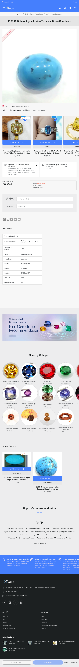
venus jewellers (16, 473)
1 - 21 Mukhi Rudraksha (11, 429)
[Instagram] (10, 602)
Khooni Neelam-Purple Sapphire (29, 404)
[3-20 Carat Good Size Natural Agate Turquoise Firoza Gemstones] (16, 461)
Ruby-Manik (47, 381)
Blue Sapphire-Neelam (29, 381)
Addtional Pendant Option (34, 110)
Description (7, 228)
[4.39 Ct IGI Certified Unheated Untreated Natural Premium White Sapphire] (30, 643)
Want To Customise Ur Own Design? (17, 106)
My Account (45, 612)
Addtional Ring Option (11, 110)
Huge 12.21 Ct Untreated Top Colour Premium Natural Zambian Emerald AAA (17, 648)
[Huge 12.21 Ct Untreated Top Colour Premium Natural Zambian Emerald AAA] (4, 649)
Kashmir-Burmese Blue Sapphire (66, 404)
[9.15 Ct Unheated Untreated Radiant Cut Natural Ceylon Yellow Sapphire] (55, 643)
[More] (12, 2)
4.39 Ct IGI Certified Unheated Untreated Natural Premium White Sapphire (42, 641)
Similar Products (9, 446)
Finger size (9, 206)
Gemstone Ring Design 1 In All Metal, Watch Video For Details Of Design (16, 152)
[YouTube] (21, 602)
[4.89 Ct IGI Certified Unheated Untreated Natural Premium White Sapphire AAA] (4, 643)
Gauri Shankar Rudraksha (47, 429)
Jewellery (17, 146)
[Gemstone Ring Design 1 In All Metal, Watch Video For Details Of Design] (16, 130)
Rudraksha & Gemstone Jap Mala (65, 428)
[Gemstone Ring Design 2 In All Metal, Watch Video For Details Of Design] (47, 130)
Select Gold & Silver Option (10, 199)
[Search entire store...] (69, 8)
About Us (5, 612)
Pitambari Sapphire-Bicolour (11, 404)
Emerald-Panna (66, 381)
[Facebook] (4, 602)
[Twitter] (15, 602)
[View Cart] (74, 8)
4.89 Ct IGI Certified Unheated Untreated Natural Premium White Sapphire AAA (17, 641)
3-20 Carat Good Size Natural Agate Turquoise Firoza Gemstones (16, 479)
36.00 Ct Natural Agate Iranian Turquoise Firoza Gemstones (47, 488)
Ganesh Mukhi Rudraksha (29, 429)
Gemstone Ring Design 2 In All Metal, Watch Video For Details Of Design (47, 152)
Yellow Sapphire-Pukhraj (11, 381)
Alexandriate (47, 404)
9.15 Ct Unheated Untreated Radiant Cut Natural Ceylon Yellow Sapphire (67, 641)
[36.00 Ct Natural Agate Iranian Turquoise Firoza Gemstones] (47, 466)
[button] (14, 142)
